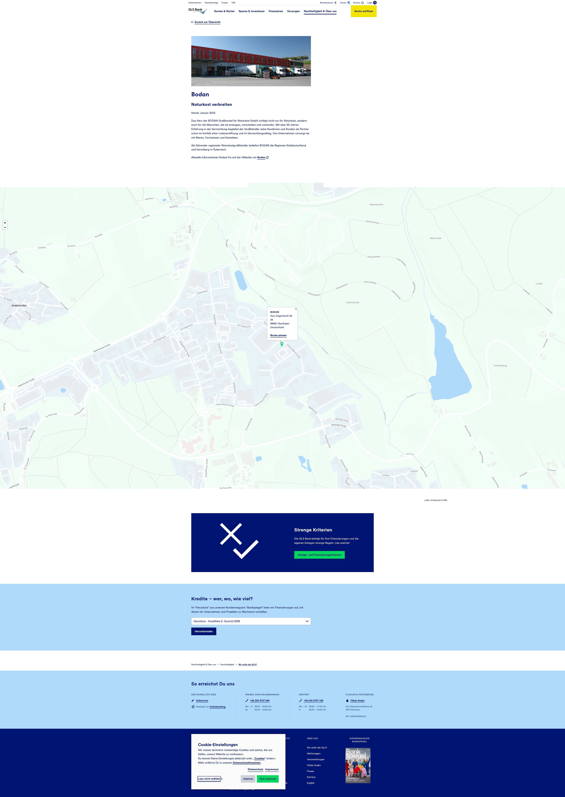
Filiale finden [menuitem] (314, 765)
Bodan (261, 157)
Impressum (272, 769)
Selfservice (202, 700)
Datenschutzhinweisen (246, 762)
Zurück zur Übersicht (207, 22)
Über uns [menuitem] (312, 738)
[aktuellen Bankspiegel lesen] (357, 765)
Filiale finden (357, 700)
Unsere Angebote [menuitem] (279, 738)
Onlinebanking (218, 706)
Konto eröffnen (363, 11)
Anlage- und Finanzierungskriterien (319, 554)
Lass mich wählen (209, 778)
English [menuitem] (310, 783)
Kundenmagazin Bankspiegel (360, 740)
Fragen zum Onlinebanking (262, 694)
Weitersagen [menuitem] (313, 753)
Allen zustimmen (267, 779)
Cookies (259, 758)
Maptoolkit (437, 500)
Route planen (278, 335)
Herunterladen (204, 631)
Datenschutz (255, 769)
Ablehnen (248, 779)
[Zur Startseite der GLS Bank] (198, 11)
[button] (281, 344)
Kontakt (304, 694)
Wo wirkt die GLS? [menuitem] (317, 747)
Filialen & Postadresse (360, 694)
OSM (445, 500)
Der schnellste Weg (203, 694)
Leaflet (427, 500)
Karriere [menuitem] (311, 777)
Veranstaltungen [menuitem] (316, 759)
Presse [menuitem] (310, 771)
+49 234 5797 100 (313, 700)
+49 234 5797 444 (259, 700)
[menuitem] (194, 2)
